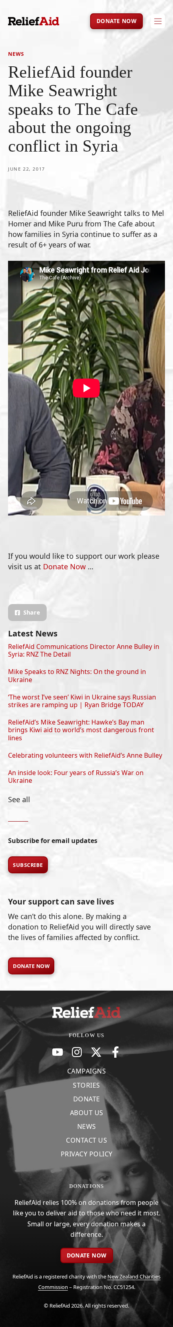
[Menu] (158, 21)
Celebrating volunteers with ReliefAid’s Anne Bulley (85, 755)
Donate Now (31, 966)
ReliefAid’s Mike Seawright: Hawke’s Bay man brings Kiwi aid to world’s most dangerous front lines (81, 730)
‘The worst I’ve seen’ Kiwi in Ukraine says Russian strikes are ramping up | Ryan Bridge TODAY (82, 701)
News (16, 53)
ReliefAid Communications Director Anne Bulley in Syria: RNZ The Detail (83, 650)
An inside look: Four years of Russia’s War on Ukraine (76, 776)
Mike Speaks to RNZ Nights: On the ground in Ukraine (77, 675)
